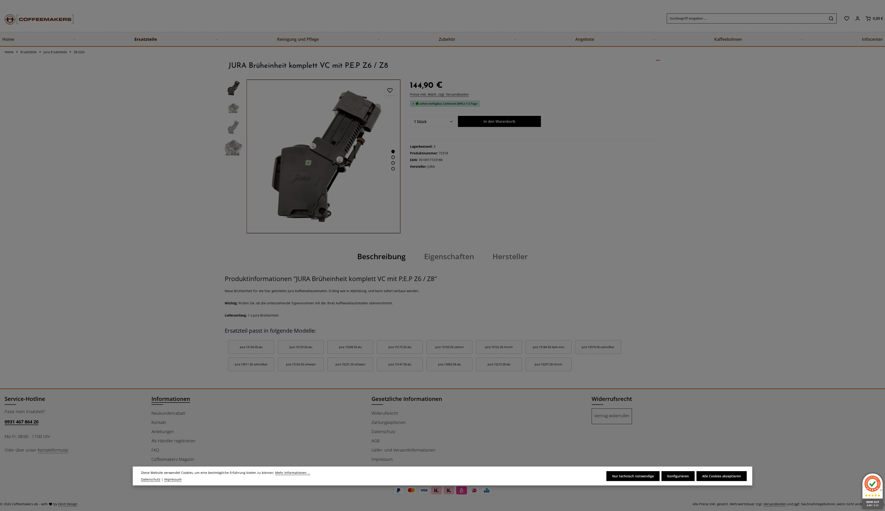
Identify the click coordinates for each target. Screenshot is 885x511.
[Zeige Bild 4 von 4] (393, 168)
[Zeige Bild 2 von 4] (393, 157)
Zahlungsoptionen (389, 422)
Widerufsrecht (385, 413)
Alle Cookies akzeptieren (721, 476)
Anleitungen (162, 431)
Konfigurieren (678, 476)
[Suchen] (831, 18)
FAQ (155, 450)
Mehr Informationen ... (292, 472)
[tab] (381, 256)
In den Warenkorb (499, 121)
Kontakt (158, 422)
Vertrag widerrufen (611, 415)
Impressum (382, 459)
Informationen (170, 398)
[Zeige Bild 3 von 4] (393, 163)
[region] (312, 156)
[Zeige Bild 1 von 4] (393, 151)
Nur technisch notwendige (633, 476)
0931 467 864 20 (21, 422)
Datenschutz (383, 431)
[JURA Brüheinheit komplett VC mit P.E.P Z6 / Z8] (323, 156)
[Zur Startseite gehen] (34, 18)
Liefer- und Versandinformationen (404, 450)
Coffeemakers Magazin (172, 459)
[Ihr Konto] (857, 18)
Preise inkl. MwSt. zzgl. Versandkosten (439, 94)
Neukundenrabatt (168, 413)
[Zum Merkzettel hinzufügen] (390, 90)
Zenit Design (67, 504)
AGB (376, 440)
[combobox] (746, 18)
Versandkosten (775, 504)
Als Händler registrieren (173, 440)
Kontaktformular (53, 450)
